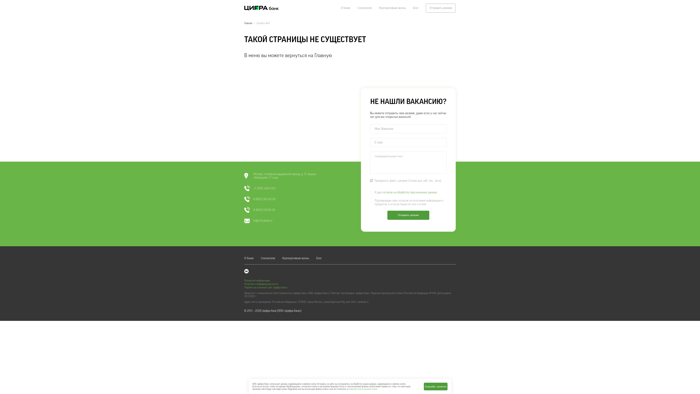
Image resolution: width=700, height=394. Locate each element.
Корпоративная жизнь (392, 8)
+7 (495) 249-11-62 (264, 188)
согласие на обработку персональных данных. (410, 192)
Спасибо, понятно (436, 386)
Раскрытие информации (257, 280)
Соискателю (364, 8)
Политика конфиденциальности (261, 284)
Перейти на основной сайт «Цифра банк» (265, 287)
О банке (345, 8)
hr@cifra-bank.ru (262, 220)
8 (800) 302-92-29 (264, 199)
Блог (416, 8)
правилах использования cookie (363, 389)
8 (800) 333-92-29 (264, 209)
